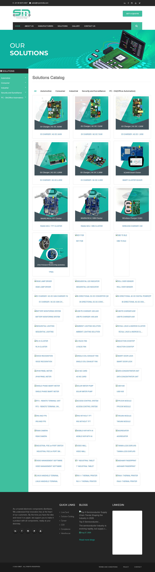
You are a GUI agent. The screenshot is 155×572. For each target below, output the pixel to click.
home (17, 26)
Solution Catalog (67, 516)
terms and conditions (108, 567)
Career (64, 520)
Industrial (5, 87)
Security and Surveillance (11, 92)
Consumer (5, 83)
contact (138, 567)
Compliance (65, 529)
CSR (62, 525)
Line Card (65, 512)
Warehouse (65, 533)
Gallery (76, 26)
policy (126, 567)
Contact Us (89, 26)
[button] (51, 113)
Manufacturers (45, 26)
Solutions (63, 26)
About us (29, 26)
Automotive (5, 78)
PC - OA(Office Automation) (12, 97)
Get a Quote (132, 14)
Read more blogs (87, 539)
